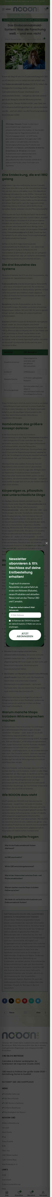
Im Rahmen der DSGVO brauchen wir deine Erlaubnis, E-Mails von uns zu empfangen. (25, 623)
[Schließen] (46, 543)
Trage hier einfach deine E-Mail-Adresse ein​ (22, 608)
